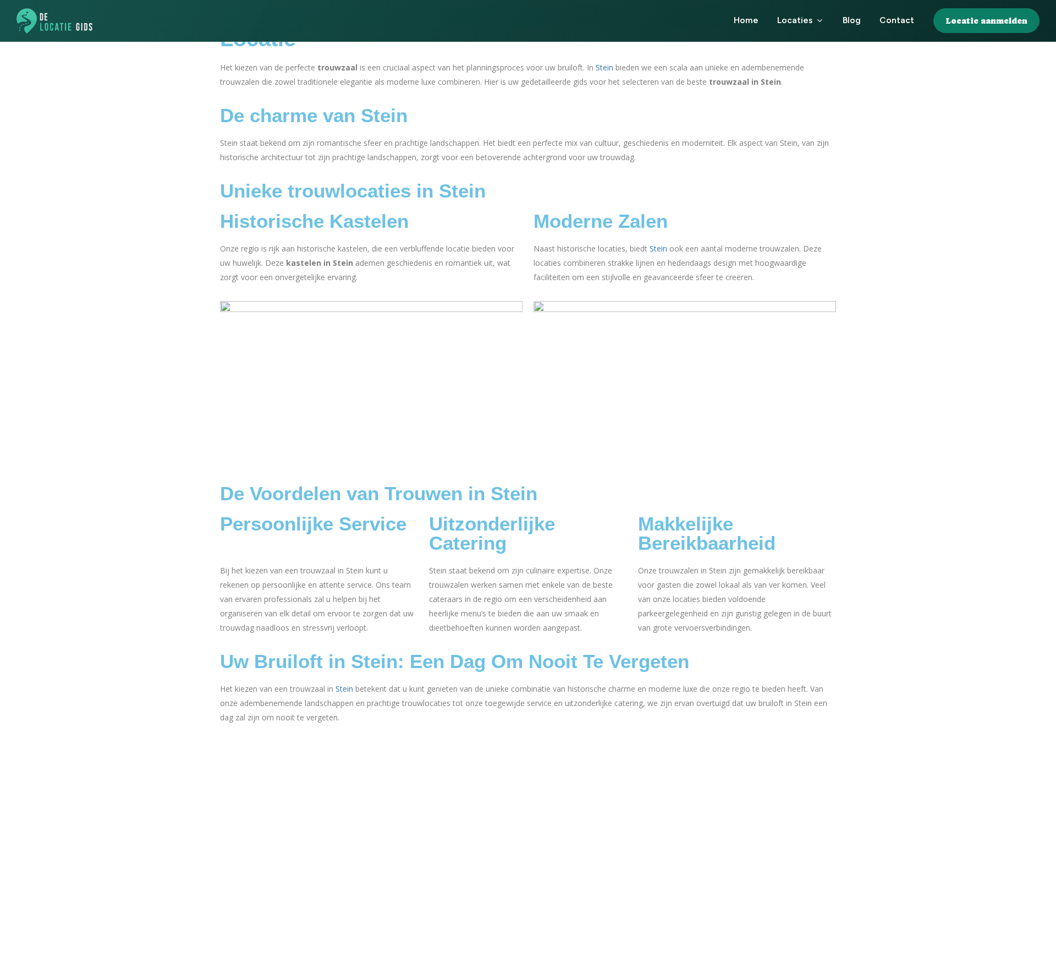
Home (746, 20)
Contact (896, 20)
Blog (852, 20)
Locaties (794, 20)
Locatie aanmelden (986, 20)
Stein (604, 67)
